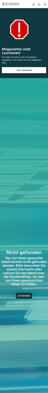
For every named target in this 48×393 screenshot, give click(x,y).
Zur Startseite (24, 296)
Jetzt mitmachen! (24, 70)
